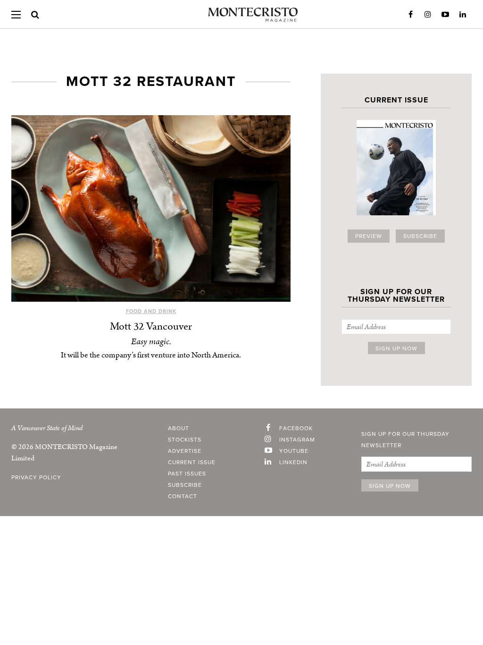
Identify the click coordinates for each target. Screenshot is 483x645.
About (178, 428)
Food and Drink (151, 311)
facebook (296, 428)
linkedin (293, 462)
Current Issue (192, 462)
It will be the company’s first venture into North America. (151, 355)
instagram (297, 439)
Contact (182, 496)
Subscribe (420, 236)
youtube (293, 451)
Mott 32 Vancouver (151, 326)
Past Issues (187, 473)
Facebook (410, 14)
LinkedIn (462, 14)
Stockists (184, 439)
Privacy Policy (36, 477)
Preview (368, 236)
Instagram (428, 14)
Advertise (184, 451)
